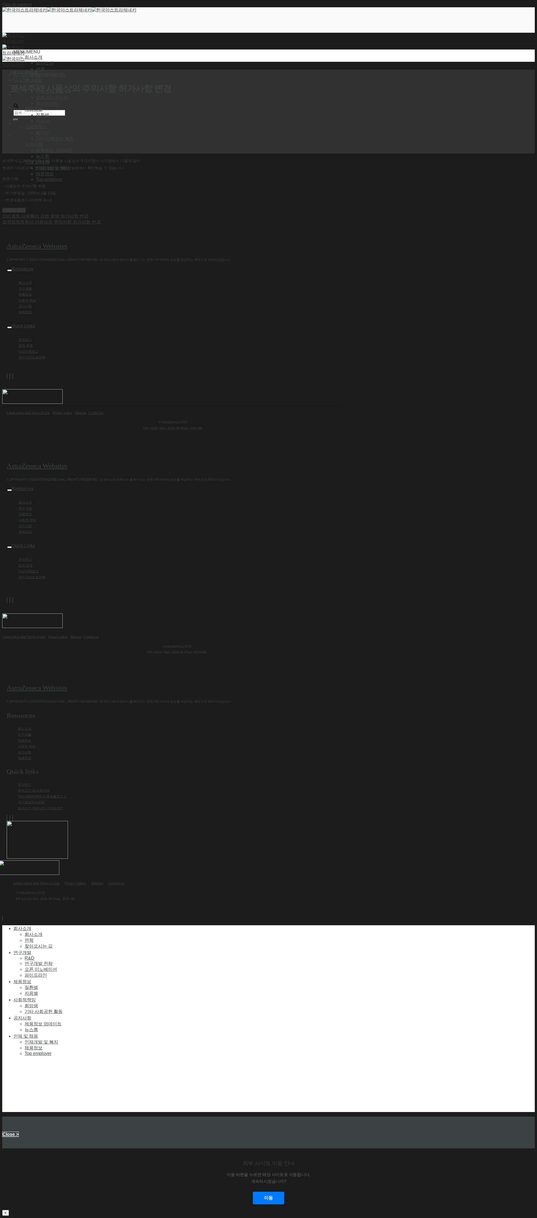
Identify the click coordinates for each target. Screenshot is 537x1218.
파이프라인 (47, 103)
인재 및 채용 (25, 1036)
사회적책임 (24, 1000)
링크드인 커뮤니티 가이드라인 (40, 808)
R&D (29, 958)
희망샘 (42, 132)
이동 (268, 1197)
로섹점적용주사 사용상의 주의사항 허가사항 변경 (51, 221)
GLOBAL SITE (27, 80)
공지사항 (25, 306)
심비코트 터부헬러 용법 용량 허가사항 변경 (45, 216)
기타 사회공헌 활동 (55, 138)
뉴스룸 (42, 156)
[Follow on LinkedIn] (12, 376)
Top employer (49, 179)
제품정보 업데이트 (54, 150)
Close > (10, 1134)
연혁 (40, 69)
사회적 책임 (27, 300)
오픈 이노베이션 (52, 97)
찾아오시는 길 (50, 74)
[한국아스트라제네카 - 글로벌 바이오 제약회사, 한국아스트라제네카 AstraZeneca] (69, 10)
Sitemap (80, 413)
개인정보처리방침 (31, 802)
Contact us (95, 413)
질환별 (42, 115)
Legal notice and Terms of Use (28, 413)
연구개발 (25, 289)
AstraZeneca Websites (37, 246)
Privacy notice (62, 413)
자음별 (42, 121)
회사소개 (45, 63)
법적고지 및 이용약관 (34, 790)
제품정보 (25, 294)
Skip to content (17, 4)
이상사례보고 (28, 351)
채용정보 (45, 173)
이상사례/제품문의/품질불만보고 (42, 796)
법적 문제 (25, 346)
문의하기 (25, 340)
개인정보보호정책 (31, 357)
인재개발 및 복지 (41, 1042)
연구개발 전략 (39, 963)
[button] (26, 51)
